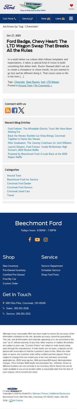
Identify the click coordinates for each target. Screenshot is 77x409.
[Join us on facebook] (15, 110)
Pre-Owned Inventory (14, 270)
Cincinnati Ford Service (19, 187)
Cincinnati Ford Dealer (19, 183)
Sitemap (36, 393)
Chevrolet (19, 82)
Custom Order (10, 283)
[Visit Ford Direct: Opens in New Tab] (17, 400)
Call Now (8, 18)
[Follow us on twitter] (21, 110)
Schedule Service (50, 270)
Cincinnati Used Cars (18, 191)
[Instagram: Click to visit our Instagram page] (45, 240)
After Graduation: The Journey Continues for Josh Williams (40, 143)
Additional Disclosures (60, 393)
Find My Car (9, 279)
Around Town (26, 85)
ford (43, 82)
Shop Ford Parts (50, 274)
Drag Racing (32, 82)
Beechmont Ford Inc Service (22, 179)
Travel (10, 195)
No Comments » (43, 85)
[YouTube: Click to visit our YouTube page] (37, 240)
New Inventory (10, 266)
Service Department (52, 266)
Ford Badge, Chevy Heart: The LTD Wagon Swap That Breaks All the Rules (38, 46)
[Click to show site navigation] (71, 18)
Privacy (44, 393)
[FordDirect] (12, 389)
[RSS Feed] (8, 110)
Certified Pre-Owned (13, 274)
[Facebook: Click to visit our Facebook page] (30, 240)
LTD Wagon (53, 82)
